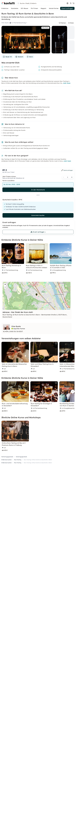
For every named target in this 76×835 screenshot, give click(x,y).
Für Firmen (34, 8)
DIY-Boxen (24, 8)
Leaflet (68, 309)
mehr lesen (66, 83)
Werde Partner (54, 8)
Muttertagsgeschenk (7, 456)
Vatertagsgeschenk (21, 456)
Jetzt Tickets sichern (9, 176)
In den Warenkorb (38, 190)
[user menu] (71, 3)
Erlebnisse (4, 8)
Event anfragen (67, 8)
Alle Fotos (45, 28)
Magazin (43, 8)
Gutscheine (14, 8)
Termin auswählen (8, 180)
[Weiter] (69, 254)
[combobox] (40, 3)
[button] (36, 294)
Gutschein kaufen (37, 215)
